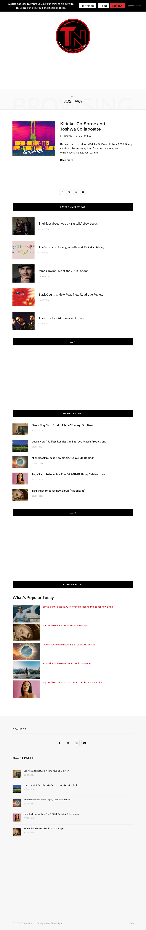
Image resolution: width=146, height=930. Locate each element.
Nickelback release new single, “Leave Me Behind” (63, 457)
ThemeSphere (58, 923)
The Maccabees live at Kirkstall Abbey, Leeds (68, 223)
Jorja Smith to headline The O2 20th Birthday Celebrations (68, 474)
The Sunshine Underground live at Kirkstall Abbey (71, 247)
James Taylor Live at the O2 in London (63, 271)
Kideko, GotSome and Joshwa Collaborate (82, 126)
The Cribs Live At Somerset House (61, 318)
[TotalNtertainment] (73, 36)
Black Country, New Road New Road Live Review (70, 294)
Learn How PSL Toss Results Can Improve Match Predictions (69, 441)
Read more (66, 159)
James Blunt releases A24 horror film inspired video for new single (78, 606)
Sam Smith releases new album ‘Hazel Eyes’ (58, 490)
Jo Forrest (86, 136)
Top (132, 923)
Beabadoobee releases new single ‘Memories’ (67, 663)
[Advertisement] (77, 71)
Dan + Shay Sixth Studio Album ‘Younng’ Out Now (62, 425)
